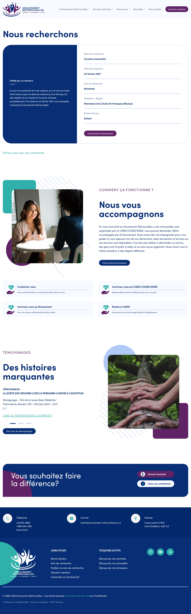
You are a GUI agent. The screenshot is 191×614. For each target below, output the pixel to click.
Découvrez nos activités (112, 558)
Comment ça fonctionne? (65, 577)
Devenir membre (60, 572)
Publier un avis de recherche (67, 568)
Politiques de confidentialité (16, 602)
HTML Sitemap (56, 602)
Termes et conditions (39, 602)
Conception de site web (78, 595)
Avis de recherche (102, 9)
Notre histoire (58, 558)
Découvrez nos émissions (113, 568)
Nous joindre (154, 9)
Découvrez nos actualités (113, 563)
